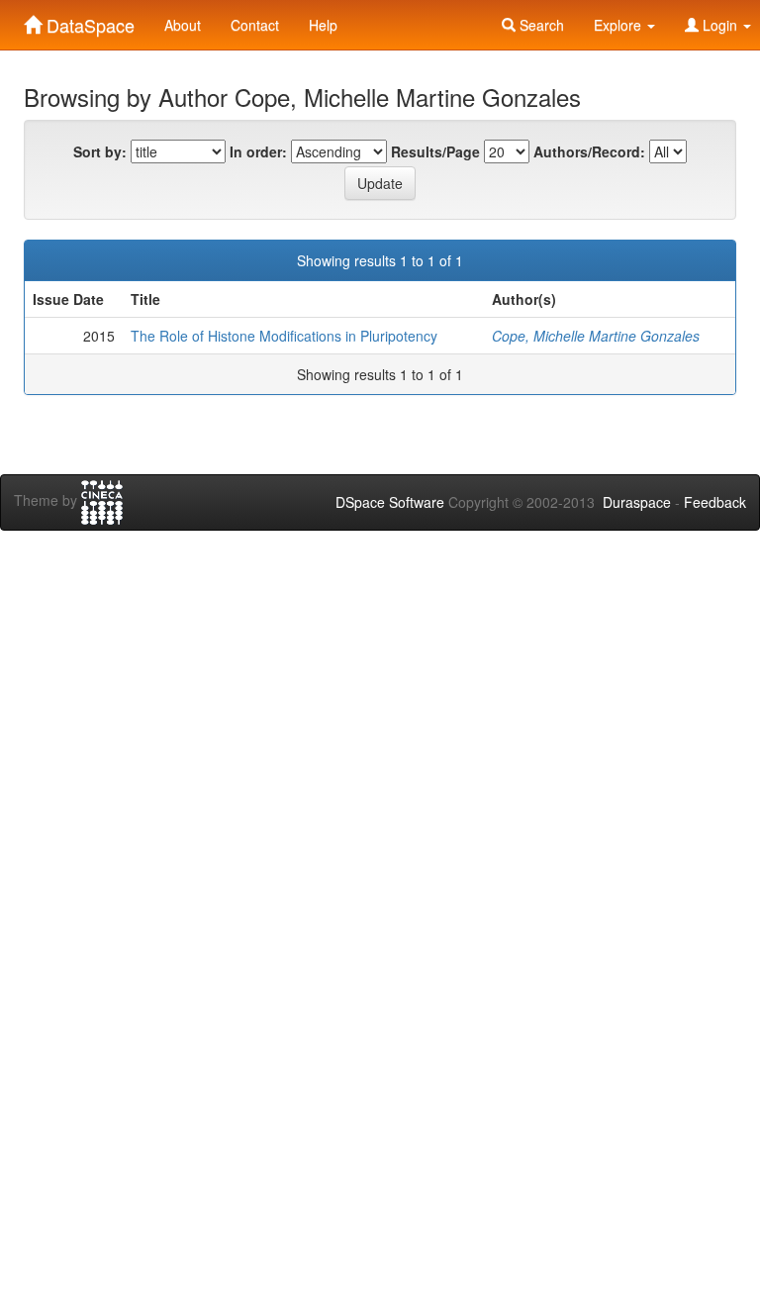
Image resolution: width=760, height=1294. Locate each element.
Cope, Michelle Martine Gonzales (596, 336)
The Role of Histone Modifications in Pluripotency (284, 336)
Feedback (715, 502)
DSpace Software (389, 502)
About (182, 25)
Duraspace (637, 502)
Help (323, 25)
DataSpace (88, 21)
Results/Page (435, 151)
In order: (258, 151)
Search (540, 25)
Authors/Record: (589, 151)
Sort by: (100, 151)
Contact (255, 25)
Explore (619, 25)
